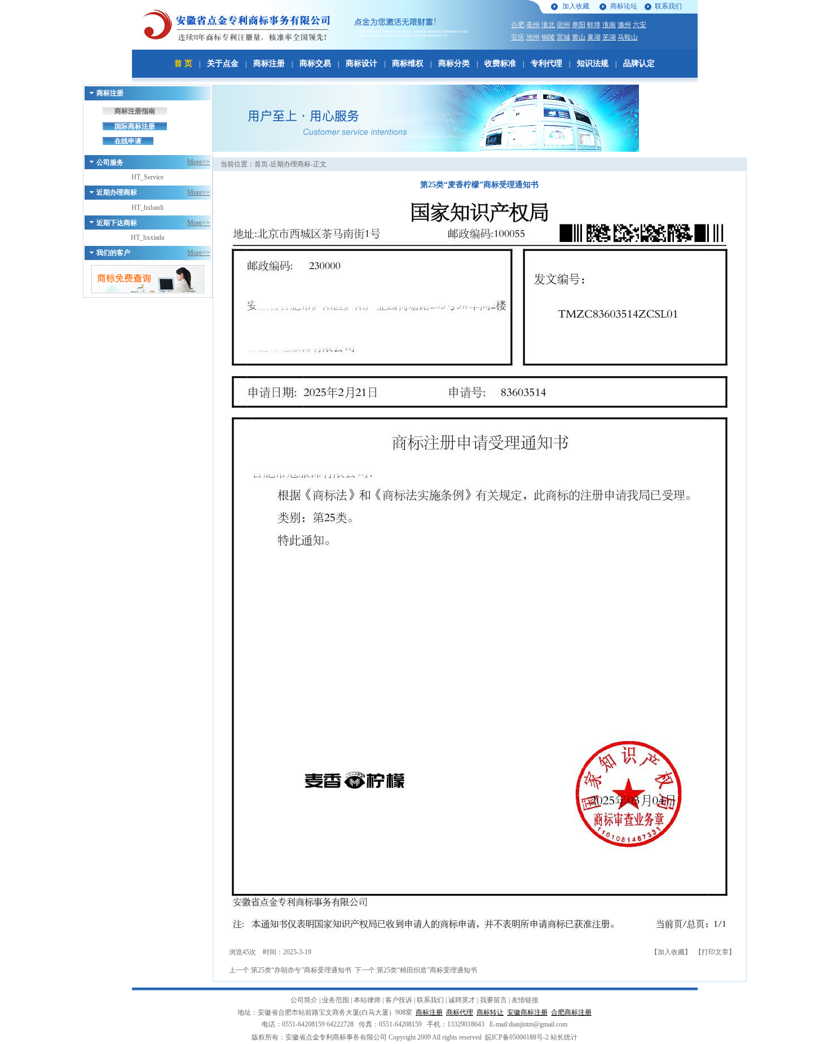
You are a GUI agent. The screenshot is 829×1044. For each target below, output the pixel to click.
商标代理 (459, 1012)
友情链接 (525, 1000)
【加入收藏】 (671, 952)
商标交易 (315, 63)
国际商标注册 (134, 126)
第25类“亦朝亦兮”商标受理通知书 (301, 970)
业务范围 (335, 1000)
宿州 (563, 25)
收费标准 (500, 63)
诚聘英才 (461, 1000)
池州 (533, 37)
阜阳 (578, 25)
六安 (639, 25)
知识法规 (592, 63)
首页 (261, 164)
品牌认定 (639, 63)
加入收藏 (575, 6)
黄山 (578, 37)
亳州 (533, 25)
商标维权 (408, 63)
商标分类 (454, 63)
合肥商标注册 (571, 1012)
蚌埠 (594, 25)
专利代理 (546, 63)
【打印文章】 (715, 952)
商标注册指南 (134, 111)
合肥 (517, 25)
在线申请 (128, 141)
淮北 (548, 25)
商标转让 (490, 1012)
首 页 (183, 63)
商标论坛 (623, 6)
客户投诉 (398, 1000)
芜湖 (609, 37)
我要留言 (493, 1000)
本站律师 (367, 1000)
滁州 (624, 25)
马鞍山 (628, 37)
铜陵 (548, 37)
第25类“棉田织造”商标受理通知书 (427, 970)
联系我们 (668, 6)
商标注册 (269, 63)
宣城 (563, 37)
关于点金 (223, 63)
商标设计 (361, 63)
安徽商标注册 (527, 1012)
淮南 (609, 25)
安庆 (517, 37)
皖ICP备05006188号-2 (517, 1037)
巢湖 (594, 37)
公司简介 (304, 1000)
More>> (198, 162)
